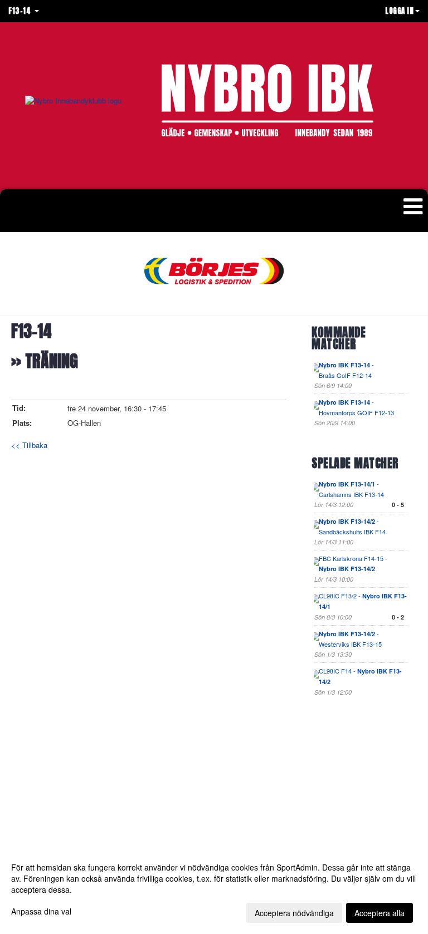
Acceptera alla (379, 912)
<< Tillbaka (29, 445)
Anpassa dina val (41, 911)
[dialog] (214, 889)
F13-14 (31, 331)
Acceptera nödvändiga (294, 912)
